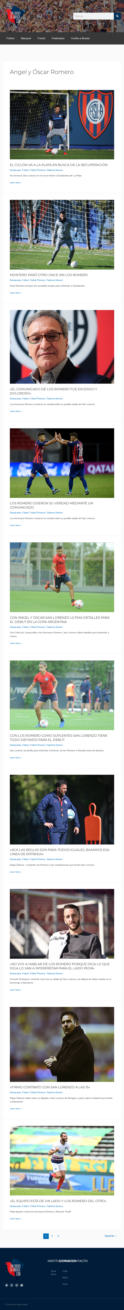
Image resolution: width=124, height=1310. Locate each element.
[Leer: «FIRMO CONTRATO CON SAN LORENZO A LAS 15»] (62, 1044)
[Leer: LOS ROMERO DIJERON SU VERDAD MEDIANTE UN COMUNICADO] (62, 463)
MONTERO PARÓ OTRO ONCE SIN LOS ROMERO (49, 275)
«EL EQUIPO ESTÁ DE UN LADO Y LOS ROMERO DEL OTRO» (58, 1201)
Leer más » (15, 182)
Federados (58, 38)
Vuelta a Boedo (80, 38)
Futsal (41, 38)
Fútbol (10, 38)
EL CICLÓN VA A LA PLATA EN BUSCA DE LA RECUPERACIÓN (59, 165)
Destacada (15, 170)
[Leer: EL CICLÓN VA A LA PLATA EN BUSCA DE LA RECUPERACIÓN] (62, 124)
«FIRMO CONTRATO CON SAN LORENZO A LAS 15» (50, 1087)
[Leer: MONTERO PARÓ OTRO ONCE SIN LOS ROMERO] (62, 234)
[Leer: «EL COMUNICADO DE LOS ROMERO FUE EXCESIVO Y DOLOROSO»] (62, 346)
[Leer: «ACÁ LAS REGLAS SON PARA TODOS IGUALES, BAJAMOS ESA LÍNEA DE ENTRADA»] (62, 809)
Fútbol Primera (37, 170)
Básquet (26, 38)
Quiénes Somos (53, 1273)
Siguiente (110, 1236)
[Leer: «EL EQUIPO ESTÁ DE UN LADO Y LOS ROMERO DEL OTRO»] (62, 1160)
